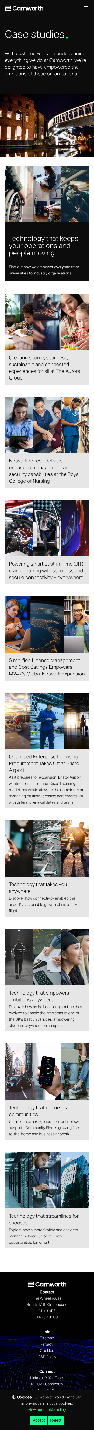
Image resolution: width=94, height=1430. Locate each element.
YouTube (55, 1378)
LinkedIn (37, 1378)
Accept (39, 1420)
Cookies (47, 1351)
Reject (55, 1420)
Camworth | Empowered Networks (24, 8)
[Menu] (86, 8)
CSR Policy (47, 1357)
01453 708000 (47, 1317)
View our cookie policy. (47, 1410)
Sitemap (47, 1338)
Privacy (47, 1345)
